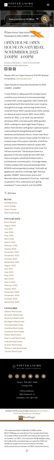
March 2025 (9, 282)
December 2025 (11, 252)
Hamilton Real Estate (20, 65)
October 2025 (10, 258)
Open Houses (10, 209)
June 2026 (9, 232)
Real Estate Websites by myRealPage (27, 413)
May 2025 (9, 275)
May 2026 (9, 235)
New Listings (10, 206)
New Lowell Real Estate (14, 338)
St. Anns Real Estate (13, 344)
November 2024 (11, 295)
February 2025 (11, 285)
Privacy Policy (42, 411)
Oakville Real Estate (13, 341)
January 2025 (10, 288)
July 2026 (8, 228)
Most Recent (10, 222)
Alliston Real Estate (13, 311)
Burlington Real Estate (14, 321)
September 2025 (11, 262)
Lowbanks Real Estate (14, 331)
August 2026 (10, 225)
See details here (23, 78)
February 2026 (11, 245)
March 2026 (9, 242)
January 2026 (10, 248)
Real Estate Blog (11, 212)
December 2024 (11, 292)
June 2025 (9, 272)
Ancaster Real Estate (13, 315)
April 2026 (9, 238)
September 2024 (11, 302)
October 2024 (10, 298)
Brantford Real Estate (14, 318)
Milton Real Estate (12, 334)
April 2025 (9, 278)
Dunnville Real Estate (13, 325)
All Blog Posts (10, 202)
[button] (10, 376)
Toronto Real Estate (13, 351)
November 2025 (11, 255)
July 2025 (8, 268)
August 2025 (10, 265)
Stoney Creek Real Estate (15, 348)
